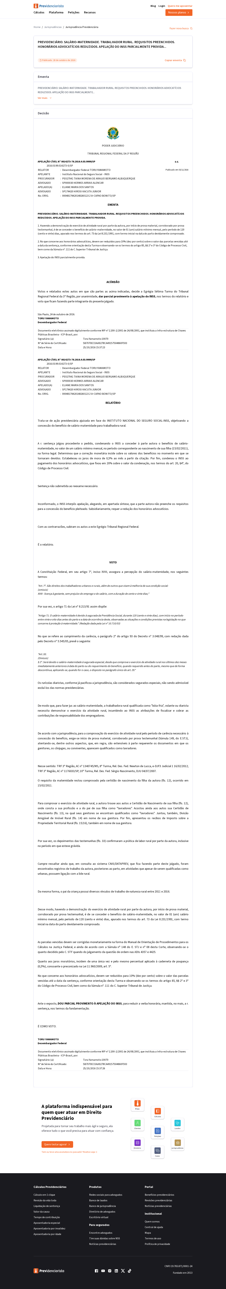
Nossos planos (177, 12)
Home (37, 27)
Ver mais (42, 98)
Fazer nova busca (179, 28)
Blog (153, 6)
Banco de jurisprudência (102, 1206)
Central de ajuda (154, 1227)
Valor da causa (41, 1211)
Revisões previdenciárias (158, 1200)
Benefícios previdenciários (159, 1194)
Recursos (90, 12)
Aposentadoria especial (47, 1222)
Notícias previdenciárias (102, 1244)
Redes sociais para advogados (105, 1194)
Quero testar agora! (55, 1144)
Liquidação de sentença (47, 1206)
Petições (73, 12)
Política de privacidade (157, 1244)
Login (161, 6)
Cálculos (39, 12)
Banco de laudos (98, 1200)
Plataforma (56, 12)
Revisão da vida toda (45, 1200)
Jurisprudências (53, 27)
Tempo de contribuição (47, 1217)
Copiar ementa (173, 60)
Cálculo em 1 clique (44, 1194)
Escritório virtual (98, 1217)
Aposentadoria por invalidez (49, 1228)
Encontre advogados (100, 1232)
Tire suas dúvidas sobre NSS (104, 1238)
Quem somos (152, 1221)
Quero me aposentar (180, 6)
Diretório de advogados (102, 1211)
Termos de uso (153, 1238)
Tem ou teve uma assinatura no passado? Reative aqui (68, 1152)
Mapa (148, 1232)
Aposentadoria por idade (47, 1234)
